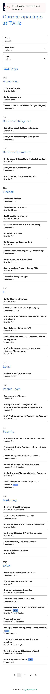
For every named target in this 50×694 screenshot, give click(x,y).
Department (9, 47)
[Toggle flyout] (44, 49)
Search (8, 38)
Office (7, 56)
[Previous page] (14, 675)
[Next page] (35, 675)
